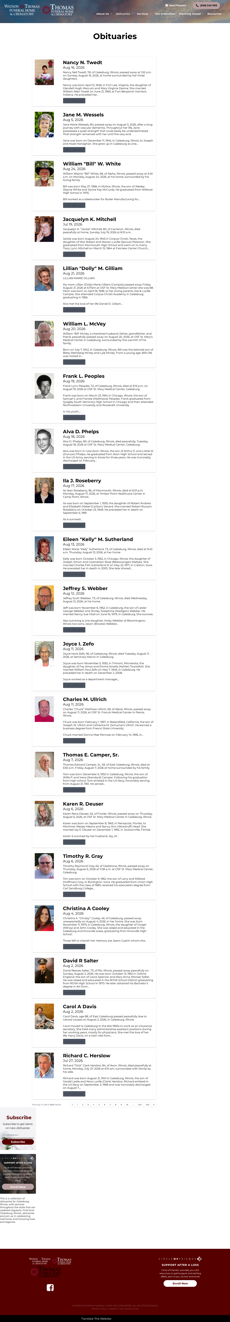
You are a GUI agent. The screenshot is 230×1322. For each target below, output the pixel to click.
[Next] (153, 1104)
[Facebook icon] (50, 1288)
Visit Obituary (74, 100)
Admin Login (131, 1309)
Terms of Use (116, 1309)
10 (127, 1104)
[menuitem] (104, 13)
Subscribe (18, 1141)
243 (147, 1104)
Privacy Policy (100, 1309)
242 (139, 1104)
